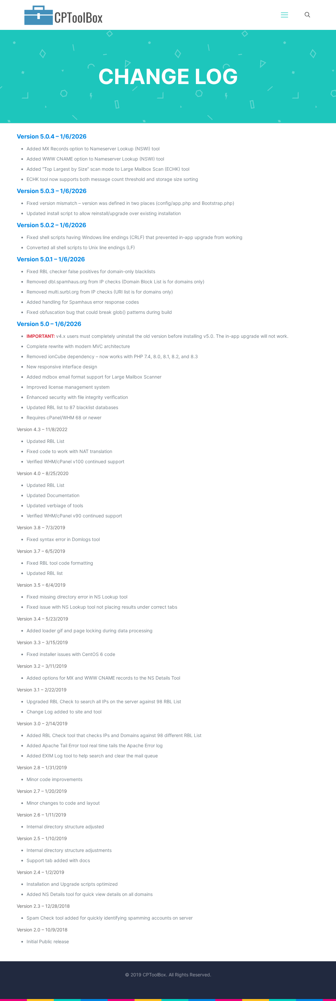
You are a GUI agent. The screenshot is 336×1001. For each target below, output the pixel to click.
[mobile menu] (284, 14)
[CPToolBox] (63, 15)
